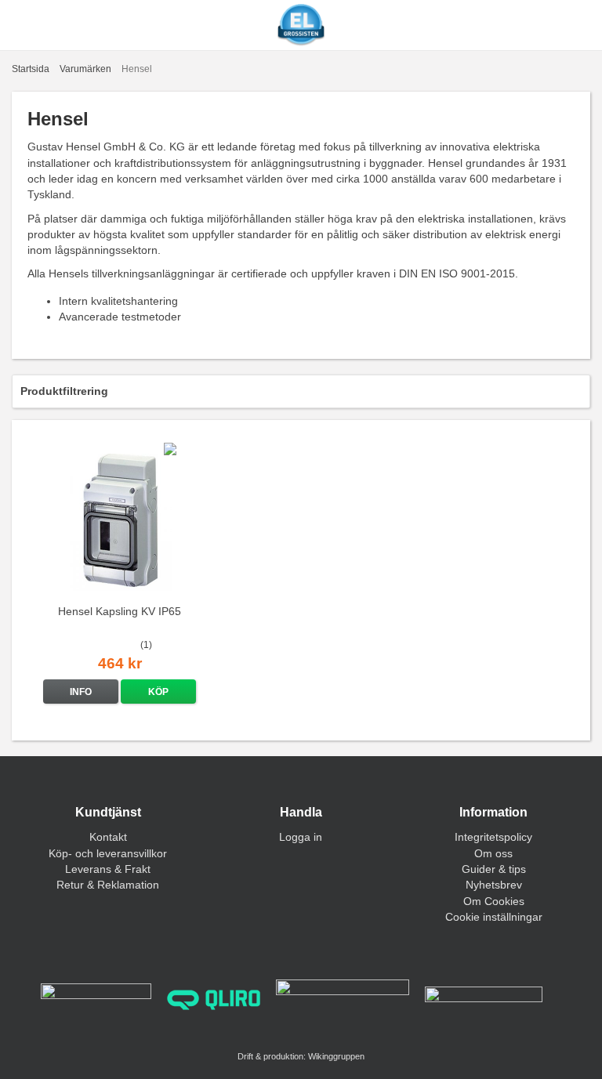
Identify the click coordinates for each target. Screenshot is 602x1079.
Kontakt (108, 837)
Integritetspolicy (493, 837)
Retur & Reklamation (107, 884)
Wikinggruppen (336, 1056)
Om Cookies (493, 901)
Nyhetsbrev (494, 884)
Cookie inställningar (493, 917)
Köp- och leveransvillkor (108, 853)
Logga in (300, 837)
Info (81, 691)
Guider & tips (494, 869)
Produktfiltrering (64, 391)
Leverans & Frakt (107, 869)
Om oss (493, 853)
